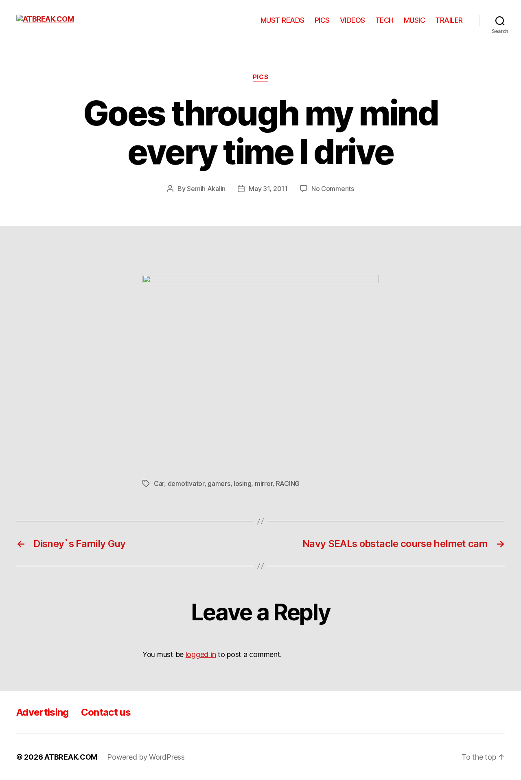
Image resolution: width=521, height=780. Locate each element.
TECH (384, 20)
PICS (322, 20)
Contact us (106, 712)
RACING (288, 483)
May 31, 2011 (268, 189)
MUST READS (282, 20)
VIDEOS (352, 20)
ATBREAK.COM (70, 757)
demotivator (186, 483)
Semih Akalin (206, 189)
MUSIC (414, 20)
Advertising (42, 712)
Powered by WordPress (146, 757)
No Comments (332, 189)
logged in (201, 654)
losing (242, 483)
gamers (219, 483)
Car (159, 483)
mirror (263, 483)
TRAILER (449, 20)
